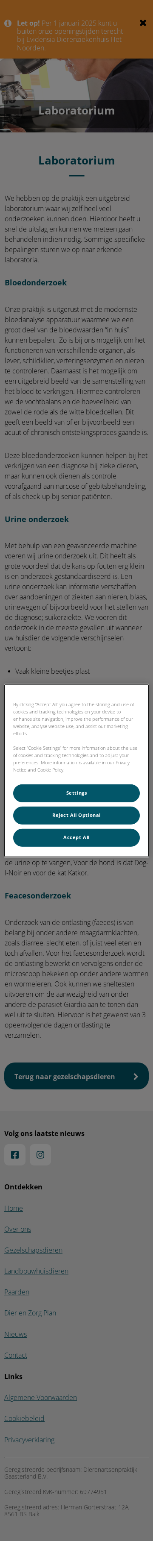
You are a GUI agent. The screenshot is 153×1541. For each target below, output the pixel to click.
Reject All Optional (76, 815)
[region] (76, 770)
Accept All (76, 837)
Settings (76, 793)
